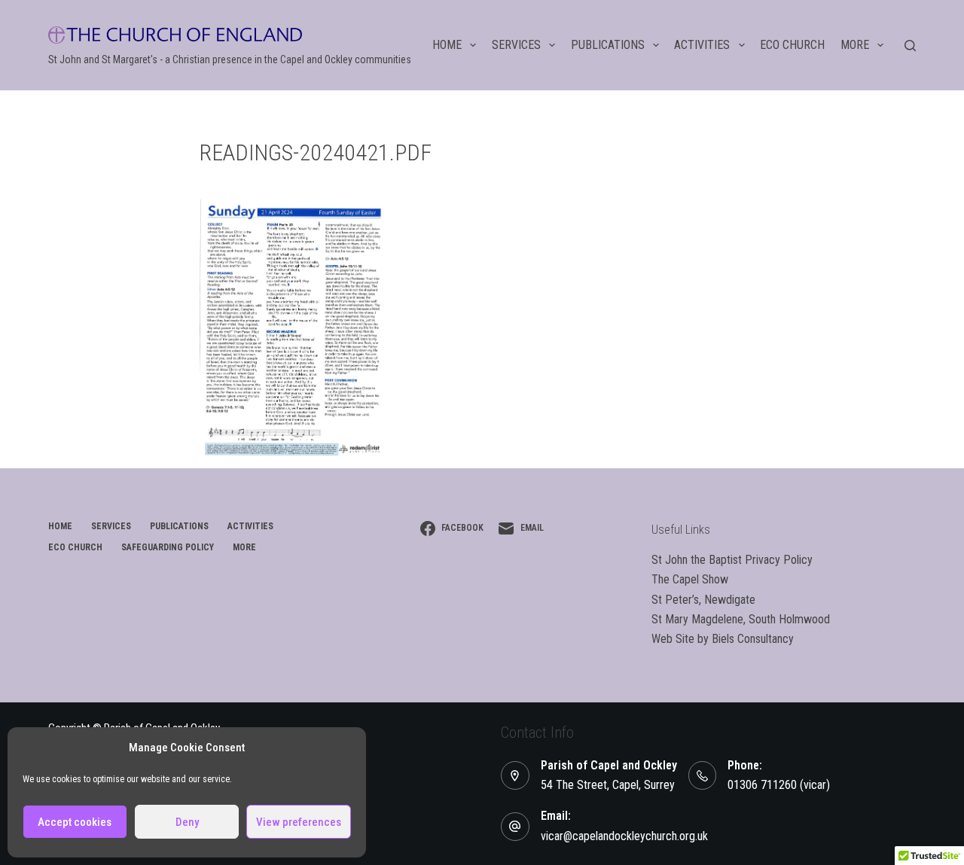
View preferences (298, 822)
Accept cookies (74, 822)
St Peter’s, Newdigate (703, 599)
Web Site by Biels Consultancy (722, 639)
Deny (187, 822)
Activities (702, 45)
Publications (608, 45)
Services (516, 45)
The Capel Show (689, 579)
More (854, 45)
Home (447, 45)
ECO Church (792, 45)
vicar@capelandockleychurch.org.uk (624, 836)
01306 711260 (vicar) (779, 785)
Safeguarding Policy (167, 547)
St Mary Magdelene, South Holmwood (740, 619)
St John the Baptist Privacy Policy (732, 560)
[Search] (910, 45)
